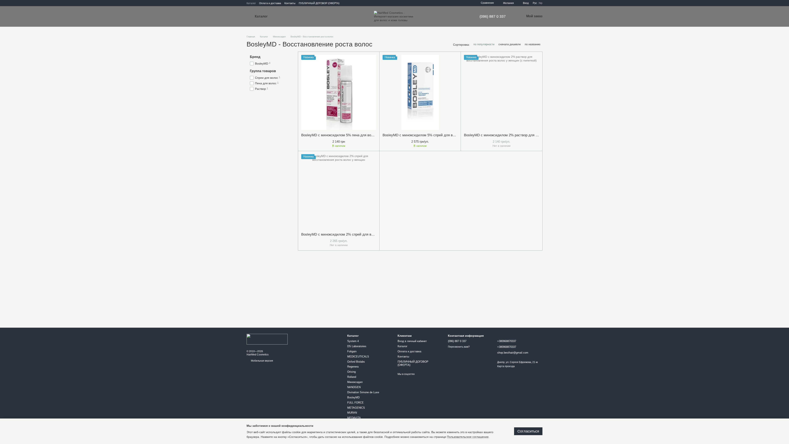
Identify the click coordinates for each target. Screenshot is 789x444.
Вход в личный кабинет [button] (412, 341)
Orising (351, 371)
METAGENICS (356, 407)
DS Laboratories (356, 346)
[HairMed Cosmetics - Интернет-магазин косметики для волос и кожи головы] (267, 339)
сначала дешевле (509, 44)
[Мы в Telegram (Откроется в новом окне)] (360, 3)
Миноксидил (355, 382)
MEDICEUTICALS (358, 356)
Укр (540, 3)
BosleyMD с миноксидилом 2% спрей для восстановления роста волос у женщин (367, 234)
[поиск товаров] (283, 16)
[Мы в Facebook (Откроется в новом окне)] (350, 3)
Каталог (251, 3)
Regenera (353, 366)
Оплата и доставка (270, 3)
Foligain (351, 351)
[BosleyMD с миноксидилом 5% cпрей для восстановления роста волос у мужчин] (420, 92)
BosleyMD (353, 397)
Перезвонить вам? (459, 346)
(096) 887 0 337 (493, 16)
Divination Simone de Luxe (363, 392)
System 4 (353, 341)
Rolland (351, 376)
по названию (532, 44)
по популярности (483, 44)
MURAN (352, 412)
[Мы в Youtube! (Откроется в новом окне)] (355, 3)
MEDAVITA (354, 417)
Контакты (289, 3)
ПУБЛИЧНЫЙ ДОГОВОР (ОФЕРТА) (319, 3)
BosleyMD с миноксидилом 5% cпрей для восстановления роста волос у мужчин (448, 135)
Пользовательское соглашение (468, 436)
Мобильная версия (261, 360)
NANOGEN (354, 387)
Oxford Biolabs (356, 361)
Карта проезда (506, 366)
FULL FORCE (355, 402)
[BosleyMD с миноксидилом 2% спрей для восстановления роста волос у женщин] (338, 191)
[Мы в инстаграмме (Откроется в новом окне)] (345, 3)
